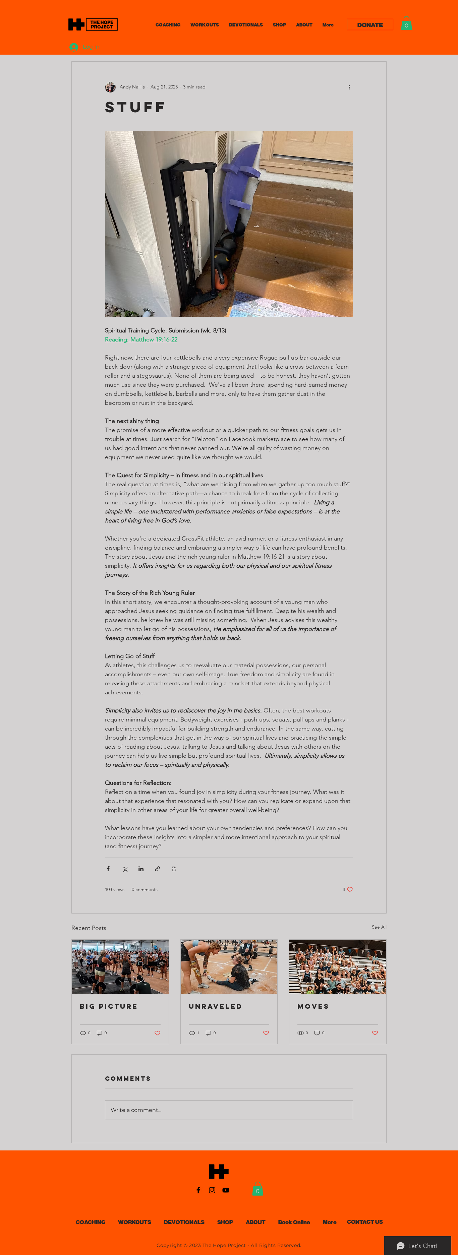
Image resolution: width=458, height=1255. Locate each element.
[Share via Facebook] (108, 869)
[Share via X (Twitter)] (124, 869)
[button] (406, 23)
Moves (313, 1006)
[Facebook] (198, 1190)
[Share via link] (157, 869)
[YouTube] (226, 1190)
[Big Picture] (120, 967)
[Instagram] (212, 1190)
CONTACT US (365, 1221)
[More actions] (349, 87)
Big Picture (109, 1006)
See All (379, 927)
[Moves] (337, 967)
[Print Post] (174, 869)
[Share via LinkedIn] (141, 869)
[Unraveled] (229, 967)
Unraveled (216, 1006)
